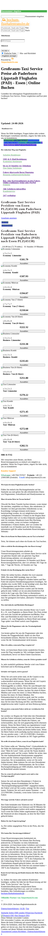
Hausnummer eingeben (34, 16)
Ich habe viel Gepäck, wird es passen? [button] (14, 672)
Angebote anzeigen (9, 56)
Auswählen (24, 263)
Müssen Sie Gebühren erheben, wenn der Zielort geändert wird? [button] (24, 659)
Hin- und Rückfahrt (28, 53)
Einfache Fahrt (10, 53)
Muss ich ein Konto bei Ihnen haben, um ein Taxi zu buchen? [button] (22, 536)
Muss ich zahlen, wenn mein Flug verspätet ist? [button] (18, 645)
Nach (27, 30)
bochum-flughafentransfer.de (15, 22)
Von (27, 28)
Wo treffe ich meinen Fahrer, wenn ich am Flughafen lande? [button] (22, 741)
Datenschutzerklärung (10, 909)
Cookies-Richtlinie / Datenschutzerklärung (28, 931)
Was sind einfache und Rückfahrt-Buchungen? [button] (17, 605)
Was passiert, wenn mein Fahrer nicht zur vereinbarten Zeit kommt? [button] (22, 710)
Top (27, 909)
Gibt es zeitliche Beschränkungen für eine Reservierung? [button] (21, 546)
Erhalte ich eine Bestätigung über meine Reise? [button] (18, 570)
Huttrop (5, 222)
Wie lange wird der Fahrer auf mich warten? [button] (17, 800)
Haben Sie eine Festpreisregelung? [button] (13, 821)
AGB (22, 909)
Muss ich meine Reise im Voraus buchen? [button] (15, 499)
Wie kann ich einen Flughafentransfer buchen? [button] (18, 485)
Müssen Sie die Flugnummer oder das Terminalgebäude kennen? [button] (21, 627)
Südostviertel (7, 225)
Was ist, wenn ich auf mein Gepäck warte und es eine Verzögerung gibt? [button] (19, 775)
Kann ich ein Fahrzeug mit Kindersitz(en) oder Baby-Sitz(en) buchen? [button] (23, 874)
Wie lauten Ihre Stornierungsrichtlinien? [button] (15, 833)
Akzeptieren (6, 931)
